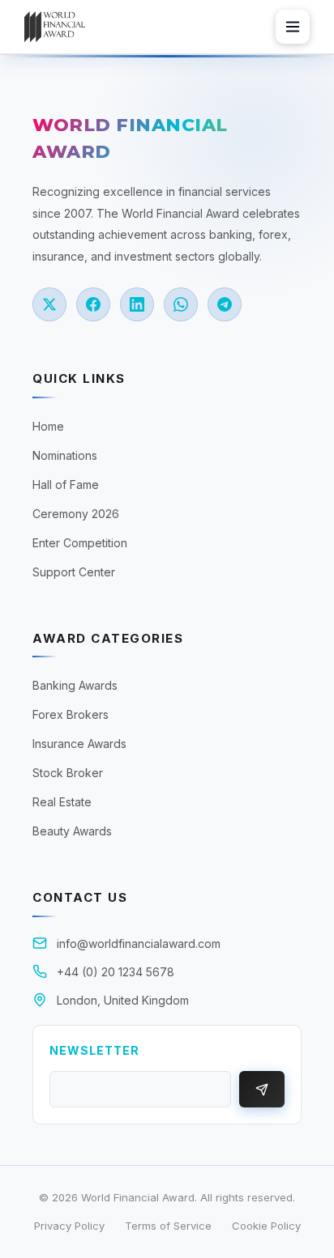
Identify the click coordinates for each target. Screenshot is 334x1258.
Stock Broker (67, 773)
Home (48, 426)
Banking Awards (75, 685)
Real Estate (62, 802)
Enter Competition (79, 543)
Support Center (73, 572)
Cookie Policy (266, 1225)
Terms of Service (168, 1225)
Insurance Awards (79, 743)
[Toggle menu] (293, 27)
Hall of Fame (65, 484)
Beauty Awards (72, 831)
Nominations (64, 455)
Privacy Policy (69, 1225)
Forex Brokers (70, 714)
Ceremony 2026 (75, 514)
